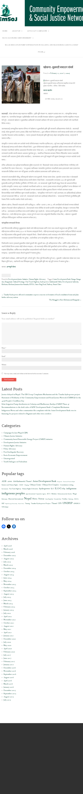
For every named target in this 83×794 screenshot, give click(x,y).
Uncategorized (9, 458)
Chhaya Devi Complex (50, 485)
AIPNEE (9, 481)
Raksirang (70, 499)
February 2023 (9, 607)
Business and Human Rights (10, 485)
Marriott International (15, 499)
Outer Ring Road (40, 284)
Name (4, 348)
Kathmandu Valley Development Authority (64, 282)
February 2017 (9, 661)
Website (4, 365)
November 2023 (10, 584)
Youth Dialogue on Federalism (15, 462)
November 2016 (10, 671)
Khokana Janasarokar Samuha (18, 284)
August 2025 (9, 559)
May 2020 (7, 645)
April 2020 (8, 648)
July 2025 (7, 562)
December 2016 (10, 668)
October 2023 (9, 587)
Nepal (27, 499)
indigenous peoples (13, 493)
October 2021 (9, 623)
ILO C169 (60, 488)
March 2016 (8, 684)
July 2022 (7, 613)
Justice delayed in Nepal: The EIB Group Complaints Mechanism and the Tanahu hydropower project (41, 394)
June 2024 (7, 578)
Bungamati (8, 282)
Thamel (54, 503)
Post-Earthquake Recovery (14, 452)
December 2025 (10, 555)
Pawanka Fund (57, 499)
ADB (4, 481)
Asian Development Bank (62, 279)
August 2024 (9, 575)
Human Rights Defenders (30, 489)
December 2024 (10, 568)
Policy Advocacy (10, 449)
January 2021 (9, 636)
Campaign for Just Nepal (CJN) (16, 433)
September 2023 (10, 591)
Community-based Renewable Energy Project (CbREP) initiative (28, 439)
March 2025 (8, 565)
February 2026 (9, 552)
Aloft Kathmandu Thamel (22, 481)
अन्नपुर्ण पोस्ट (11, 267)
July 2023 (7, 597)
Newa (34, 499)
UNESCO (76, 504)
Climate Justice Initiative (13, 436)
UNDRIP (68, 503)
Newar (41, 498)
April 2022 (8, 616)
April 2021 (8, 632)
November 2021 (10, 620)
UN (60, 503)
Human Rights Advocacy (37, 279)
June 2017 (7, 658)
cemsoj (68, 73)
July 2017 (7, 655)
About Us (16, 31)
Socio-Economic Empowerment (16, 38)
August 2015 (9, 697)
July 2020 (7, 642)
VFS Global (5, 507)
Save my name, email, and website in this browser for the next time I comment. (26, 374)
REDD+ (76, 499)
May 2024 (7, 581)
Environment (5, 489)
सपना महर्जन (47, 90)
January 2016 (9, 687)
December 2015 (10, 690)
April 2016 (8, 681)
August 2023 (9, 594)
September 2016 (10, 674)
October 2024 (9, 571)
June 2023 (7, 600)
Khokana (5, 284)
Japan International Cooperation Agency (36, 494)
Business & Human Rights (69, 481)
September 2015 (10, 693)
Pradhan (64, 499)
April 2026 (8, 546)
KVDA (31, 284)
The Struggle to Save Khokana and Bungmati (65, 300)
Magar (75, 494)
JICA (48, 494)
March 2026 (8, 549)
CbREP (21, 485)
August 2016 (9, 677)
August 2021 (9, 626)
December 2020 (10, 639)
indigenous (71, 488)
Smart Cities (57, 284)
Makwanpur (4, 499)
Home (4, 31)
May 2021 (7, 629)
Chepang (26, 485)
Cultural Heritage (19, 282)
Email (4, 356)
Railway (49, 284)
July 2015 (7, 700)
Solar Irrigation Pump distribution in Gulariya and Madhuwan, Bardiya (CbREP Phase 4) (41, 48)
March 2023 (8, 603)
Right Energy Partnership (11, 503)
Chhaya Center (35, 485)
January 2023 (9, 610)
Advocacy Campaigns (37, 31)
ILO (52, 488)
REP (3, 503)
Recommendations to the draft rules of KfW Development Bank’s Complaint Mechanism (35, 407)
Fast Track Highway (32, 282)
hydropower (44, 282)
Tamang (27, 504)
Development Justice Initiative (18, 279)
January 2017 (9, 664)
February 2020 (9, 652)
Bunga (73, 279)
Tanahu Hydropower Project (40, 503)
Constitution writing (66, 485)
